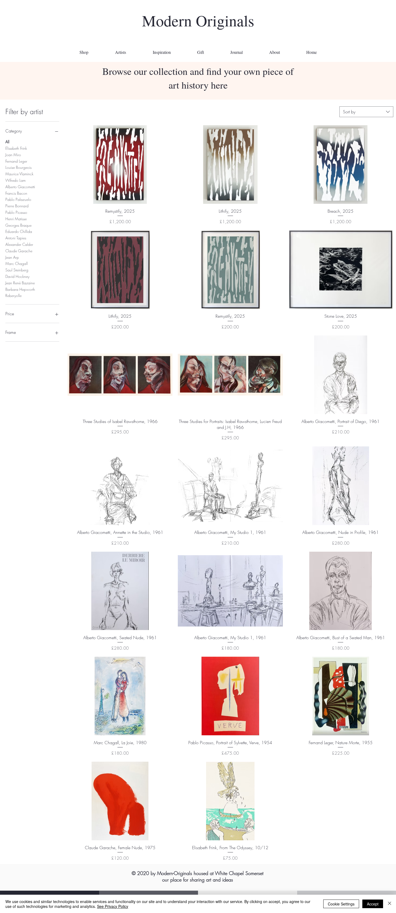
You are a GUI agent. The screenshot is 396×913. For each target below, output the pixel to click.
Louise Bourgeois (18, 167)
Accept (372, 904)
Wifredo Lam (15, 180)
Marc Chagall (16, 263)
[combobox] (366, 111)
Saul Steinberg (16, 269)
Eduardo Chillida (18, 231)
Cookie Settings (341, 904)
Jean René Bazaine (20, 282)
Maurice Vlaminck (19, 173)
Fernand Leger (16, 161)
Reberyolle (13, 295)
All (7, 141)
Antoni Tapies (15, 237)
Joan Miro (13, 154)
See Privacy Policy (112, 906)
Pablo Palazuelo (18, 199)
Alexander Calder (19, 244)
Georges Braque (18, 225)
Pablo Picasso (16, 212)
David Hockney (17, 276)
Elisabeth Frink (16, 148)
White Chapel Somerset (239, 873)
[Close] (389, 904)
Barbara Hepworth (20, 289)
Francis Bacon (16, 193)
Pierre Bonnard (17, 205)
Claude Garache (18, 250)
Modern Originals (198, 20)
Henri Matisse (16, 218)
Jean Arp (12, 257)
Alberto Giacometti (20, 186)
